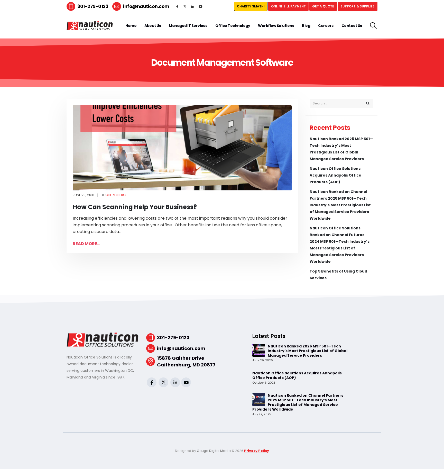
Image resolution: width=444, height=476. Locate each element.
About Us (152, 25)
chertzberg (115, 195)
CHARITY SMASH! (251, 6)
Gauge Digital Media (214, 451)
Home (130, 25)
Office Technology (232, 25)
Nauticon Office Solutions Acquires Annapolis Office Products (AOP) (335, 175)
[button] (373, 25)
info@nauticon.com (146, 6)
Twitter (185, 6)
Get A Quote (323, 6)
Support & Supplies (357, 6)
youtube (200, 6)
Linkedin (192, 6)
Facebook (177, 6)
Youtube (186, 382)
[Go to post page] (258, 350)
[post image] (182, 148)
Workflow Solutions (276, 25)
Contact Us (351, 25)
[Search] (367, 103)
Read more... (86, 244)
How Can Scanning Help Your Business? (135, 207)
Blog (306, 25)
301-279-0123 (92, 6)
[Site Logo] (90, 26)
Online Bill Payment (288, 6)
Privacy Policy (256, 451)
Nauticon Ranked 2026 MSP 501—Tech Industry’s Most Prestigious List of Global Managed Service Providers (307, 351)
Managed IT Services (188, 25)
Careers (326, 25)
